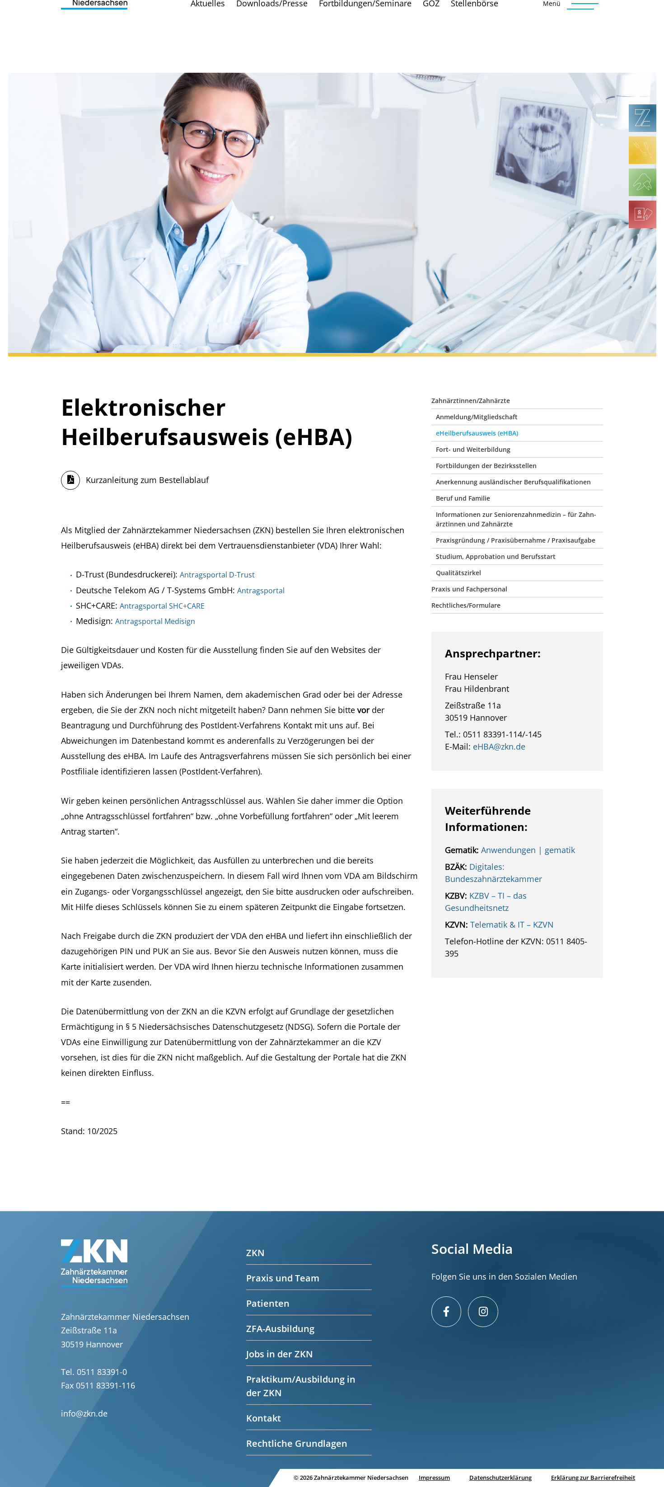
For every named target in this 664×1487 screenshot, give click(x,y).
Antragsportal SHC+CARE (162, 606)
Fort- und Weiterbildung (473, 449)
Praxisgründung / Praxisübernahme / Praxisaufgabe (515, 540)
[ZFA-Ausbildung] (642, 214)
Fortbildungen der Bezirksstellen (486, 465)
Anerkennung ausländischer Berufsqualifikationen (513, 482)
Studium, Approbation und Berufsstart (496, 556)
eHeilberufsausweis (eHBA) (477, 433)
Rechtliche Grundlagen (296, 1443)
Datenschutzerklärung (500, 1477)
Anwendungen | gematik (528, 849)
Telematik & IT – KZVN (512, 924)
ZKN (255, 1253)
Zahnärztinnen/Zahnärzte (470, 400)
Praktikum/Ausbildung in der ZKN (300, 1386)
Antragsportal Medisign (155, 621)
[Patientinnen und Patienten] (642, 182)
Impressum (434, 1477)
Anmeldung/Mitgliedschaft (477, 417)
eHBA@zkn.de (499, 746)
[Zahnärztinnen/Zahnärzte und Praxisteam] (642, 150)
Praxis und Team (282, 1278)
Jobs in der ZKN (279, 1354)
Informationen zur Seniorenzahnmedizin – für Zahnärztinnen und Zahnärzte (516, 519)
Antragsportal (261, 591)
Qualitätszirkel (458, 572)
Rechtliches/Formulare (465, 605)
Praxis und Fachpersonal (469, 589)
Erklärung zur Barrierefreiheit (593, 1477)
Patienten (268, 1303)
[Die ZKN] (642, 118)
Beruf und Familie (463, 498)
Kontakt (263, 1418)
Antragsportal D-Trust (217, 575)
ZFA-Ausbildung (280, 1329)
